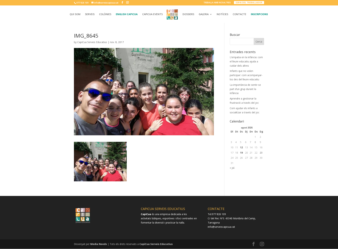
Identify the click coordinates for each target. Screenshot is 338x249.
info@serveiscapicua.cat (221, 226)
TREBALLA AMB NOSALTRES (217, 3)
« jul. (232, 167)
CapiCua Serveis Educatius (92, 42)
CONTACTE (239, 14)
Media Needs (98, 244)
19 (241, 152)
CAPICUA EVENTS (152, 14)
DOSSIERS (188, 14)
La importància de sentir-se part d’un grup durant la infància (245, 89)
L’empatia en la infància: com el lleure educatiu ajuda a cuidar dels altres (246, 61)
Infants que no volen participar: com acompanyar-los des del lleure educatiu (246, 75)
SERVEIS (90, 14)
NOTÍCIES (222, 14)
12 (241, 147)
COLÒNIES (105, 14)
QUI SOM (75, 14)
